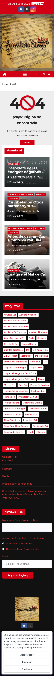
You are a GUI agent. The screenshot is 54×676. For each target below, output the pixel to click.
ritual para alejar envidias (16, 426)
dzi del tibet (10, 355)
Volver (27, 142)
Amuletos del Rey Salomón (20, 194)
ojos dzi (23, 385)
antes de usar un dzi (14, 338)
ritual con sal (30, 420)
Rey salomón (31, 414)
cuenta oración (29, 344)
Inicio (5, 84)
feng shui (35, 361)
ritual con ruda (12, 420)
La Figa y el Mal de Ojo (27, 274)
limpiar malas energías (15, 367)
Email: (5, 556)
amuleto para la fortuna (16, 326)
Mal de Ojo (13, 164)
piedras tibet (38, 391)
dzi (27, 350)
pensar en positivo (39, 385)
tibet (30, 432)
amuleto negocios (28, 314)
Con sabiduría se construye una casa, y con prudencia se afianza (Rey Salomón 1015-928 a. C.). (25, 494)
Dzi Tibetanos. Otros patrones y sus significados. (25, 206)
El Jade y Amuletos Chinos (20, 228)
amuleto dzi (10, 314)
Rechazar (27, 662)
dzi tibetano (41, 355)
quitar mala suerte (38, 408)
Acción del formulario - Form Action (23, 538)
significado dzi (40, 426)
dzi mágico (26, 355)
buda (31, 338)
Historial (7, 468)
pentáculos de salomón (16, 391)
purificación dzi (11, 402)
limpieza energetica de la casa (20, 373)
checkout (7, 460)
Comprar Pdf (9, 456)
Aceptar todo (27, 654)
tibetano (40, 432)
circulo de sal (11, 344)
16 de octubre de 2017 (23, 279)
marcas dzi (9, 385)
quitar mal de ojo (12, 414)
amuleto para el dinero (15, 320)
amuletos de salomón (15, 332)
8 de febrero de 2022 (22, 211)
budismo (42, 338)
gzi (45, 361)
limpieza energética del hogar (19, 379)
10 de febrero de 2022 (23, 177)
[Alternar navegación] (25, 74)
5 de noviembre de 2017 (23, 245)
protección (9, 397)
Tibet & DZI (13, 198)
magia (41, 379)
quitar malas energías (14, 408)
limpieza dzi (36, 367)
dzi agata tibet (40, 350)
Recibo (6, 476)
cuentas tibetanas (13, 350)
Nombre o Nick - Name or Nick (20, 520)
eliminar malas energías (15, 361)
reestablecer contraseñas (17, 483)
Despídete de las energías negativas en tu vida (27, 172)
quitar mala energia (32, 402)
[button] (44, 74)
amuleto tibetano (38, 332)
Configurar (27, 669)
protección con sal (28, 397)
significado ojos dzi (14, 432)
